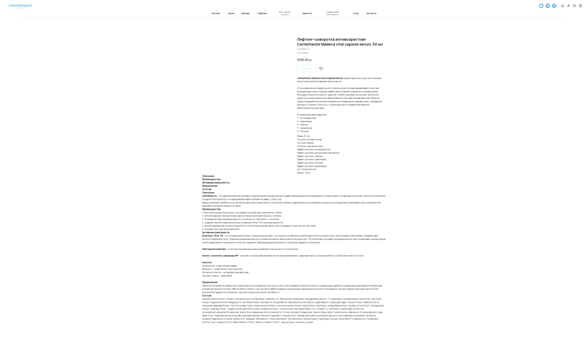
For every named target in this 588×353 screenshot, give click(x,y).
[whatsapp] (541, 6)
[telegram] (547, 6)
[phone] (554, 6)
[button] (562, 5)
